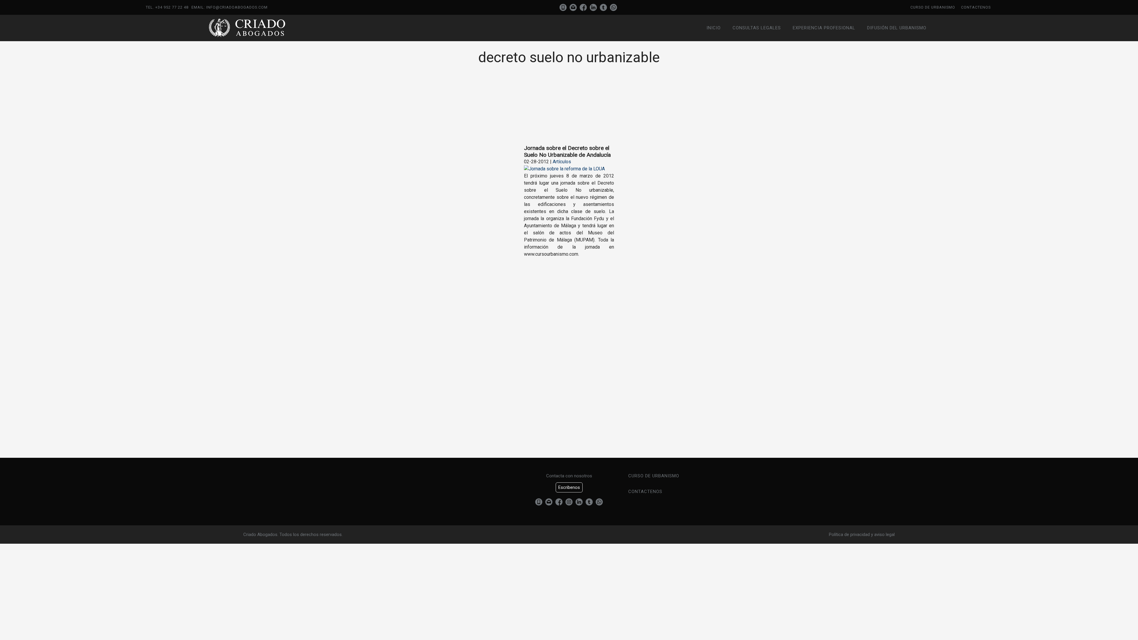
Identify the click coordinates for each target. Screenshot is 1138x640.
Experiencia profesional (824, 28)
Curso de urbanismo (932, 7)
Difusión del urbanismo (896, 28)
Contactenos (976, 7)
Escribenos (569, 487)
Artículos (562, 161)
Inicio (714, 28)
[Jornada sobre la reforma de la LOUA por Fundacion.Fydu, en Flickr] (564, 169)
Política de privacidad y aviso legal (862, 534)
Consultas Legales (757, 28)
